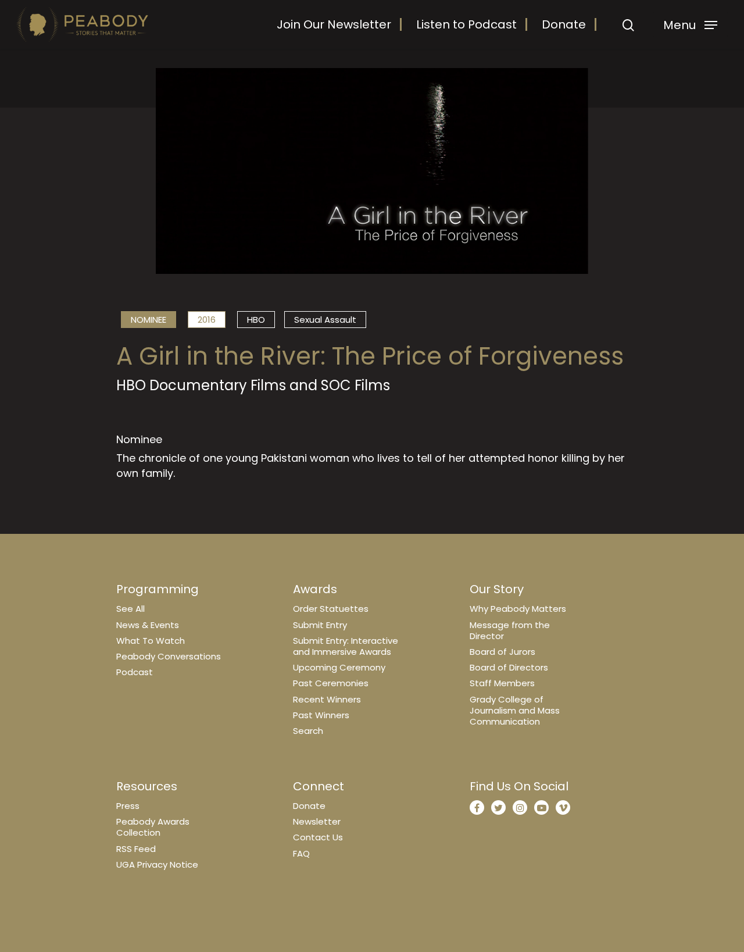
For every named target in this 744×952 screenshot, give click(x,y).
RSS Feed (136, 849)
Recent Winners (327, 699)
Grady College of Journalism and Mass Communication (515, 710)
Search (308, 731)
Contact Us (318, 837)
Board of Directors (509, 667)
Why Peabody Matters (518, 608)
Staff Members (502, 683)
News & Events (147, 625)
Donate (564, 24)
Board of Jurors (502, 652)
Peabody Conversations (168, 656)
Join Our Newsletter (334, 24)
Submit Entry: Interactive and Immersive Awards (345, 646)
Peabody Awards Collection (152, 827)
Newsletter (317, 821)
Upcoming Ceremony (339, 667)
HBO (256, 319)
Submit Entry (320, 625)
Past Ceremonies (331, 683)
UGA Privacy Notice (157, 864)
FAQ (301, 853)
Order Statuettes (331, 608)
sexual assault (325, 319)
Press (128, 806)
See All (130, 608)
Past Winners (321, 715)
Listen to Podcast (466, 24)
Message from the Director (510, 630)
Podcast (134, 672)
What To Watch (150, 640)
